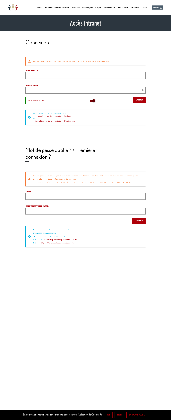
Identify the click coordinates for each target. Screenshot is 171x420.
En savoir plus (136, 415)
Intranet (156, 7)
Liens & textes (123, 7)
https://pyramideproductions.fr (57, 243)
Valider (139, 100)
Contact (144, 7)
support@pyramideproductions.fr (60, 240)
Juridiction (108, 7)
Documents (135, 7)
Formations (75, 7)
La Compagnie (87, 7)
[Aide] (38, 71)
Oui (108, 415)
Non (119, 415)
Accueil (39, 7)
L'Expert (98, 7)
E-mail (29, 191)
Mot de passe (32, 85)
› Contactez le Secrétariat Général (52, 116)
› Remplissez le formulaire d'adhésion (54, 121)
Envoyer (139, 221)
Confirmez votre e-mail (37, 206)
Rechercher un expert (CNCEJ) (56, 7)
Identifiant (31, 70)
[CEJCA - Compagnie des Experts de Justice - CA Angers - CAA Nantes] (13, 7)
